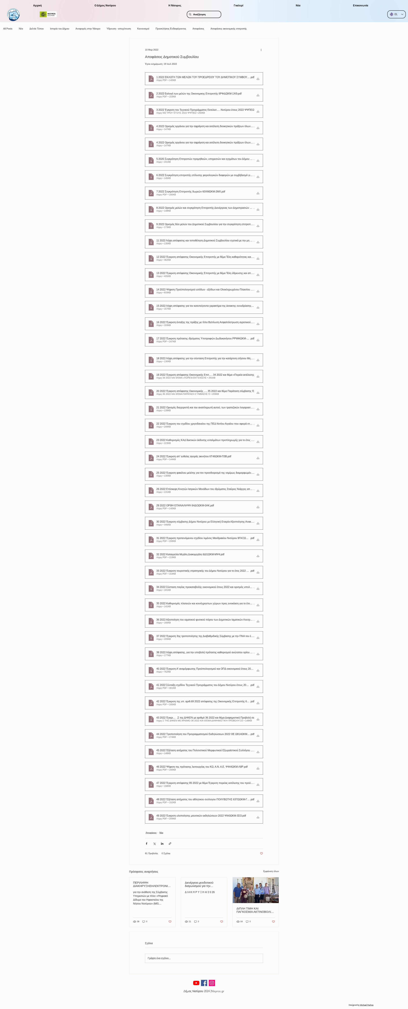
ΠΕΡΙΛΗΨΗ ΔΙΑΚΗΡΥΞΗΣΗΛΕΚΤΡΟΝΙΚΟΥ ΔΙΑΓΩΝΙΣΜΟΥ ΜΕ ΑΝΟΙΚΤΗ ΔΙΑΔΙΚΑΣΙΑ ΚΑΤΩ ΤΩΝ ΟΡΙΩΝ (151, 884)
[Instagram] (212, 983)
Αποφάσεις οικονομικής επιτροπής (229, 28)
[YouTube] (196, 983)
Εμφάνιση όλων (271, 871)
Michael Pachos (366, 1005)
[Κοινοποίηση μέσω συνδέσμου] (169, 843)
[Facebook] (204, 983)
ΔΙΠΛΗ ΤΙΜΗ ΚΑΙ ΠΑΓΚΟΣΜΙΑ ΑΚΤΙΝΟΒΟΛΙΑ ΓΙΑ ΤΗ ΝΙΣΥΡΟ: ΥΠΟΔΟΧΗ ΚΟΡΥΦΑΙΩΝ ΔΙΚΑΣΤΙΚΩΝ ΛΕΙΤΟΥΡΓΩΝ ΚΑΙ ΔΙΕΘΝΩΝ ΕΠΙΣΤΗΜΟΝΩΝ (255, 910)
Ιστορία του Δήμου (59, 28)
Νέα (21, 28)
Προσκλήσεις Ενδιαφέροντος (171, 28)
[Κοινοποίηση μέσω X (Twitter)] (154, 843)
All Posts (7, 28)
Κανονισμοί (143, 28)
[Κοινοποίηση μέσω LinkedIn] (162, 843)
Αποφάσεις (198, 28)
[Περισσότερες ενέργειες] (261, 50)
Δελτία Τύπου (36, 28)
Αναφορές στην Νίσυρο (88, 28)
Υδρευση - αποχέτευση (119, 28)
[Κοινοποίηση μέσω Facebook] (146, 843)
